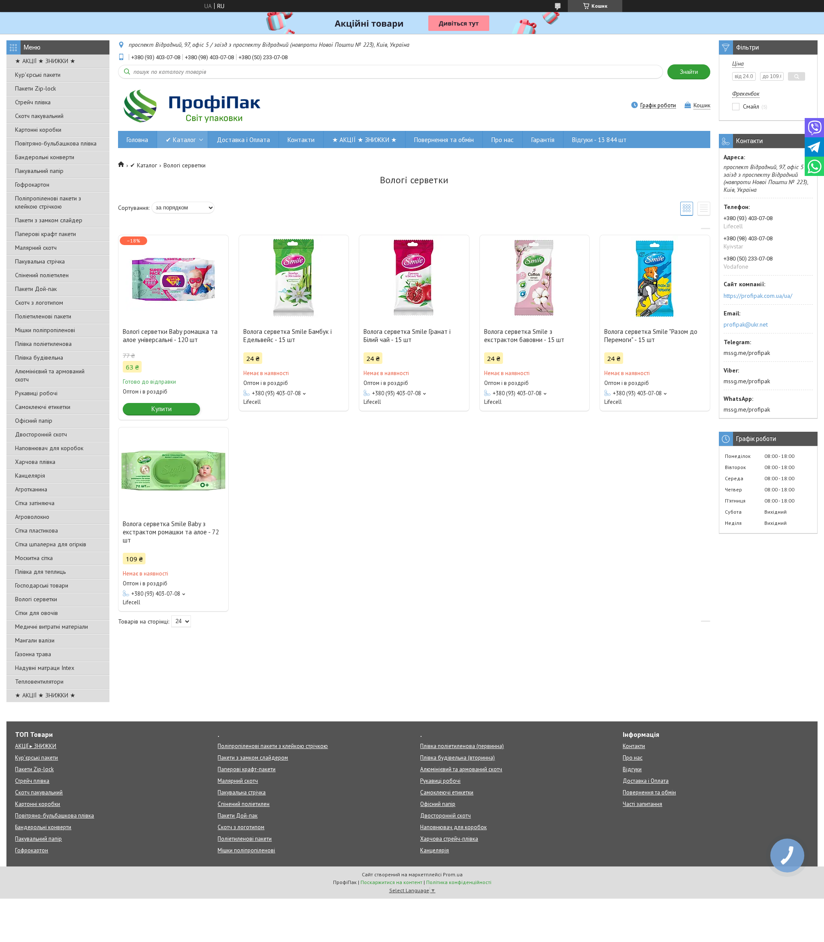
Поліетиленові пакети (43, 316)
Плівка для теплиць (40, 571)
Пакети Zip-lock (35, 88)
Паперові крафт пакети (45, 234)
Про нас (502, 139)
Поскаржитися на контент (391, 882)
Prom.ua (453, 874)
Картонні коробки (38, 129)
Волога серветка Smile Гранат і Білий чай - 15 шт (407, 335)
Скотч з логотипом (39, 302)
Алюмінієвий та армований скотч (50, 375)
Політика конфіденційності (458, 882)
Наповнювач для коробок (49, 448)
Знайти (689, 72)
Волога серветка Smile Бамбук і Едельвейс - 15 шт (287, 335)
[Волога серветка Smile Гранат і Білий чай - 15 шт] (414, 278)
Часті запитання (642, 804)
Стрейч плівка (33, 102)
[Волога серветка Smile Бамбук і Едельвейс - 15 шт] (294, 278)
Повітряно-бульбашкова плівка (56, 143)
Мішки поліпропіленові (45, 330)
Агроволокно (32, 517)
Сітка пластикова (36, 530)
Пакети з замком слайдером (253, 757)
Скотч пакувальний (39, 116)
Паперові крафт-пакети (247, 769)
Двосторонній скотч (41, 434)
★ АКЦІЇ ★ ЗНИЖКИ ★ (45, 61)
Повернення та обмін (444, 139)
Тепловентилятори (39, 681)
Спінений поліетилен (42, 275)
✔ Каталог (181, 139)
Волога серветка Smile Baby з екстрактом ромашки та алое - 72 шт (171, 532)
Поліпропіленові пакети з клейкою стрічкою (48, 202)
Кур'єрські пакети (38, 75)
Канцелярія (30, 475)
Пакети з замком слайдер (48, 220)
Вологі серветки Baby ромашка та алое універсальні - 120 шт (170, 335)
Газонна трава (33, 654)
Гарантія (542, 139)
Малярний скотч (36, 247)
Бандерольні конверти (44, 157)
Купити (161, 409)
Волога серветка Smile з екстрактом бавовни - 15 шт (524, 335)
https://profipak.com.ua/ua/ (758, 296)
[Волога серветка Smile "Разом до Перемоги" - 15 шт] (655, 278)
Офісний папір (33, 420)
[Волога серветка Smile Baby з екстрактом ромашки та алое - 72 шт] (173, 470)
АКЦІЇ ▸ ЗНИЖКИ (35, 746)
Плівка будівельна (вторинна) (457, 757)
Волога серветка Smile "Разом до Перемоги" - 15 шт (650, 335)
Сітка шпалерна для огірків (50, 544)
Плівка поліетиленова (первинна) (462, 746)
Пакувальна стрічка (40, 261)
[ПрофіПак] (193, 106)
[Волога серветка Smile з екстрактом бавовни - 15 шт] (535, 278)
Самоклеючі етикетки (42, 407)
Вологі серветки (36, 599)
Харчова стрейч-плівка (449, 838)
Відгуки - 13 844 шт (599, 139)
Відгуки (632, 769)
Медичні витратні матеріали (51, 626)
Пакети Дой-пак (36, 289)
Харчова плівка (35, 462)
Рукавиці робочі (36, 393)
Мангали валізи (35, 640)
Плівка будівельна (39, 357)
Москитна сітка (34, 558)
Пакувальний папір (39, 171)
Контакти (301, 139)
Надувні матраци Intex (44, 668)
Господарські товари (41, 585)
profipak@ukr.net (746, 324)
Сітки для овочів (36, 613)
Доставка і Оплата (243, 139)
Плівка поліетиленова (43, 344)
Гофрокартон (32, 184)
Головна (137, 139)
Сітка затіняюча (35, 503)
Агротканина (31, 489)
